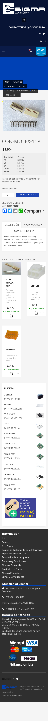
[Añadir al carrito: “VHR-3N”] (36, 313)
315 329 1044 (37, 27)
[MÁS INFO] (17, 316)
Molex (16, 205)
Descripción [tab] (12, 224)
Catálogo (6, 542)
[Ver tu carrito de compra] (31, 51)
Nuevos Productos (11, 573)
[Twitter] (44, 34)
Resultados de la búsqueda (15, 557)
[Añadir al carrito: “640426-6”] (11, 373)
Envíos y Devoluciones (13, 576)
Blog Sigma (7, 546)
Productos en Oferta (12, 569)
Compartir (34, 211)
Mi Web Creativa (17, 695)
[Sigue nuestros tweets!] (17, 679)
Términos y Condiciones (14, 561)
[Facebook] (40, 34)
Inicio (4, 538)
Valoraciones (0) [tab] (33, 224)
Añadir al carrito (27, 195)
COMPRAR (41, 51)
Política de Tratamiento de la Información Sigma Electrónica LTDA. (22, 552)
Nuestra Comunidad (12, 565)
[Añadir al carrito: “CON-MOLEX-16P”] (11, 316)
